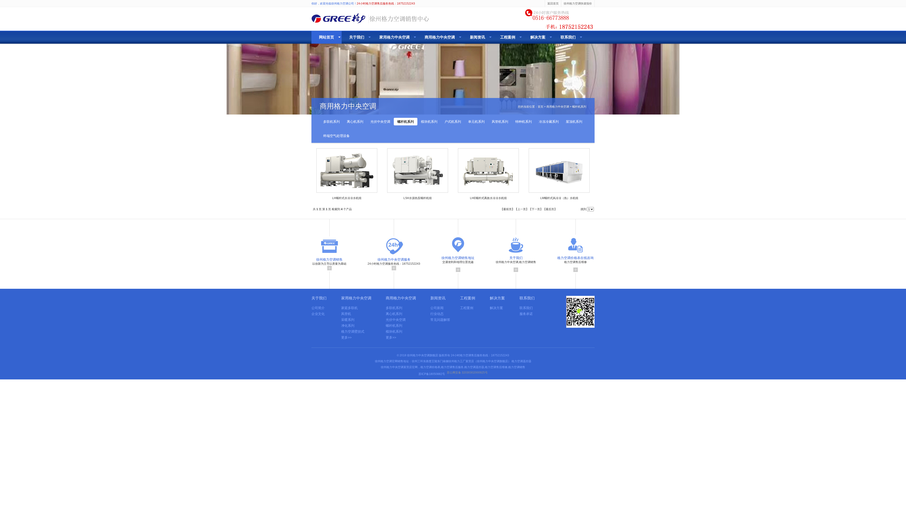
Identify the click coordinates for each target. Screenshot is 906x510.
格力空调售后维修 (575, 260)
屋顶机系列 (574, 121)
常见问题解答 (440, 320)
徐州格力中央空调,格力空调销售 (516, 260)
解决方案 (537, 37)
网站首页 (326, 37)
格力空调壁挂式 (352, 331)
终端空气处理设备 (336, 136)
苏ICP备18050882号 (432, 374)
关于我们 (356, 37)
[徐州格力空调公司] (370, 24)
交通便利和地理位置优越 (457, 260)
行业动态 (437, 314)
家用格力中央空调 (394, 37)
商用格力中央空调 (440, 37)
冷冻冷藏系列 (549, 121)
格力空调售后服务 (452, 367)
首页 (540, 106)
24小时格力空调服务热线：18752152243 (394, 261)
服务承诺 (526, 314)
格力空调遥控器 (521, 361)
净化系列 (347, 325)
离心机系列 (355, 121)
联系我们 (568, 37)
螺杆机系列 (579, 106)
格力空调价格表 (430, 367)
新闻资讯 (477, 37)
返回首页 (553, 3)
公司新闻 (437, 308)
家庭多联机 (349, 308)
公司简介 (318, 308)
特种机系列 (523, 121)
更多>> (346, 337)
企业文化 (318, 314)
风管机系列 (500, 121)
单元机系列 (476, 121)
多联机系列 (331, 121)
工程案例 (507, 37)
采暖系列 (347, 320)
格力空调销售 (516, 367)
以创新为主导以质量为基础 (329, 261)
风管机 (346, 314)
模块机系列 (429, 121)
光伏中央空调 (380, 121)
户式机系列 (453, 121)
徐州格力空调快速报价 (578, 3)
